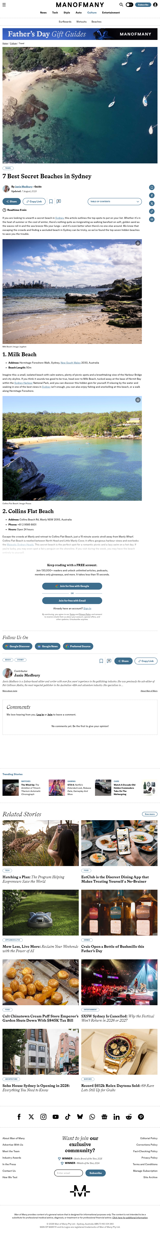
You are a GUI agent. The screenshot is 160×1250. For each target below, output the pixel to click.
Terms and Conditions (145, 1164)
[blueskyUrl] (80, 1117)
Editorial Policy (149, 1138)
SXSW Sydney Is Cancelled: (117, 1018)
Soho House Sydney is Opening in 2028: (36, 1087)
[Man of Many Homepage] (80, 5)
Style (67, 12)
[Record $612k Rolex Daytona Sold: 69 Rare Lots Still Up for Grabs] (119, 1052)
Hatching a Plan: (33, 879)
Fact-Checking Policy (145, 1151)
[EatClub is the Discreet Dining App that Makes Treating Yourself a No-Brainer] (119, 843)
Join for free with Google (74, 586)
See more (150, 814)
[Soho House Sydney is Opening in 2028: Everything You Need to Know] (40, 1052)
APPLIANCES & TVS (12, 940)
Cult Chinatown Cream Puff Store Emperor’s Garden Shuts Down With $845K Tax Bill (40, 1018)
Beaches (96, 21)
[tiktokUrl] (68, 1117)
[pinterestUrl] (141, 1117)
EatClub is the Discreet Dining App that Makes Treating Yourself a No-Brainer (115, 879)
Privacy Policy (84, 614)
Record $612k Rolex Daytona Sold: (117, 1087)
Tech (55, 12)
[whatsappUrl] (92, 1117)
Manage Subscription (145, 1170)
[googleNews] (104, 1117)
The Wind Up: (31, 789)
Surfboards (65, 21)
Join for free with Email (72, 600)
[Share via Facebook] (153, 139)
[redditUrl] (129, 1117)
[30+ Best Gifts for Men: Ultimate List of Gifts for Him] (149, 787)
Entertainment (111, 12)
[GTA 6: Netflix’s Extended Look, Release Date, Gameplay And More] (57, 787)
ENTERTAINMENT (90, 1010)
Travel (21, 43)
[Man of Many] (80, 1190)
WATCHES (25, 781)
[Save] (50, 201)
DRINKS (87, 940)
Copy (36, 201)
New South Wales (71, 362)
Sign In (87, 608)
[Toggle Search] (122, 5)
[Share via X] (153, 146)
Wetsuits (81, 21)
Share (13, 201)
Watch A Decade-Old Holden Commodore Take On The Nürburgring (124, 789)
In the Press (9, 1164)
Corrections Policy (147, 1144)
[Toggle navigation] (5, 5)
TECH (7, 871)
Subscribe (143, 4)
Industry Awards (11, 1157)
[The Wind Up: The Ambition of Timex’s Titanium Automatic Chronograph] (10, 787)
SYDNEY (20, 660)
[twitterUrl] (31, 1117)
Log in (40, 714)
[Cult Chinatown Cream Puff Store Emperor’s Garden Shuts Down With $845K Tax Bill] (40, 982)
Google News (50, 646)
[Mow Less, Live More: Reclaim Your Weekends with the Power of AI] (40, 913)
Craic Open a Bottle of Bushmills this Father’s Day (112, 948)
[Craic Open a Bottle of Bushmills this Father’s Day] (119, 913)
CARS (116, 781)
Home (5, 43)
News (43, 12)
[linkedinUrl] (117, 1117)
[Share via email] (152, 219)
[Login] (155, 5)
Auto (79, 12)
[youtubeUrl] (56, 1117)
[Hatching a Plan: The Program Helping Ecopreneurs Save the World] (40, 843)
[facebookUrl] (19, 1117)
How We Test (9, 1177)
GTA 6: (79, 789)
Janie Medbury (23, 186)
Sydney (59, 217)
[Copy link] (153, 159)
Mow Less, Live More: (40, 948)
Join (50, 714)
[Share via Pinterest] (153, 152)
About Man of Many (149, 691)
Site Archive (150, 1177)
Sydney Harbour (23, 382)
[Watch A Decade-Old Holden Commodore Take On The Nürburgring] (103, 787)
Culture (92, 12)
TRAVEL (8, 168)
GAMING (71, 781)
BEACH (8, 660)
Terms (72, 614)
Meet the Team (11, 1151)
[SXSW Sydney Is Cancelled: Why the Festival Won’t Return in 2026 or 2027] (119, 982)
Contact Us (9, 1170)
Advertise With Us (12, 1144)
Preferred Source (80, 646)
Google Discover (20, 646)
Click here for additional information (130, 1217)
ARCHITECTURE (11, 1079)
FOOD (86, 871)
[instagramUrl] (43, 1117)
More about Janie (9, 691)
